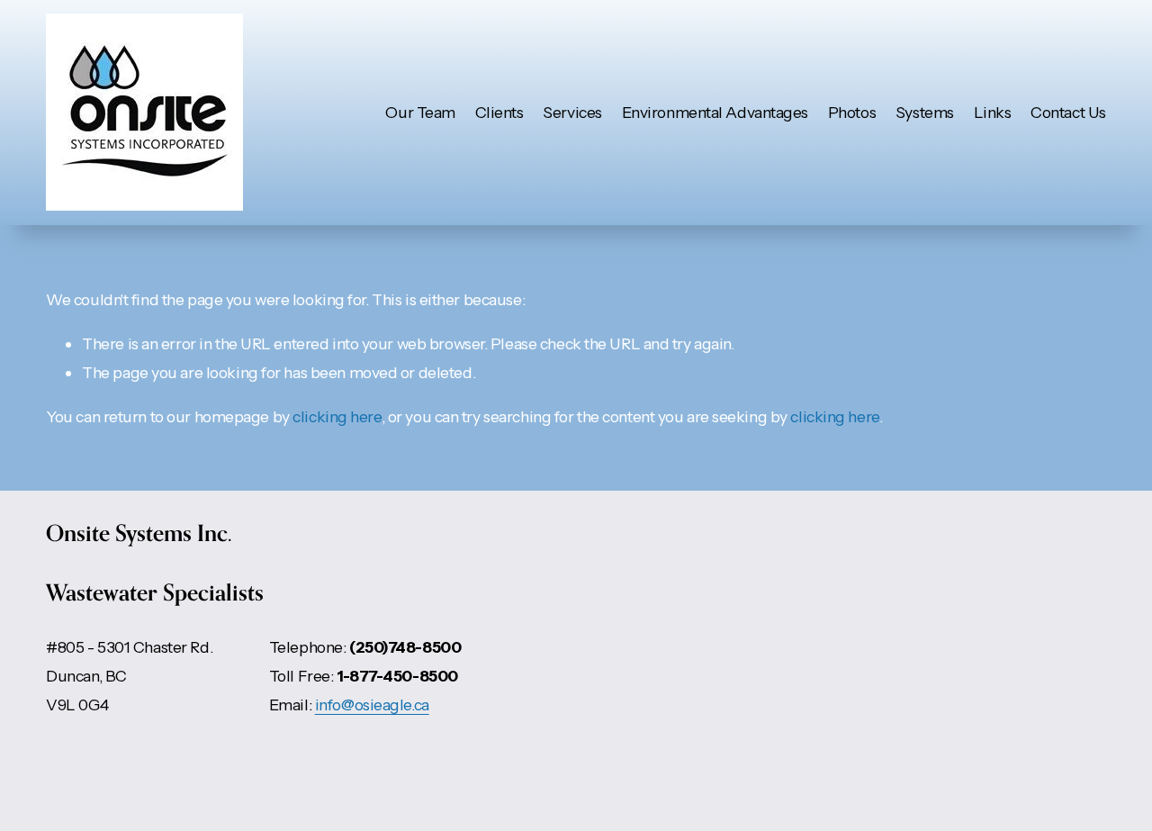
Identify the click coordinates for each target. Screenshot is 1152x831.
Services (572, 112)
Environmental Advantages (715, 112)
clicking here (336, 416)
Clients (499, 112)
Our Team (420, 112)
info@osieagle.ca (372, 704)
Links (993, 112)
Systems (925, 112)
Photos (852, 112)
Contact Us (1068, 112)
